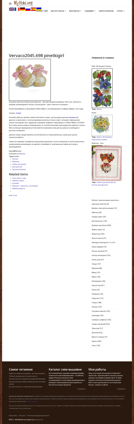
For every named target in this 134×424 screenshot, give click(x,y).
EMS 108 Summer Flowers (101, 66)
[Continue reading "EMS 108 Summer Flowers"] (107, 88)
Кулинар (15, 183)
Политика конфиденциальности (38, 415)
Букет (94, 113)
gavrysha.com (38, 419)
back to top (13, 195)
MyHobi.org (18, 408)
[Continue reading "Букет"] (107, 125)
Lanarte (104, 140)
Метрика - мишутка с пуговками (25, 186)
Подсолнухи (96, 140)
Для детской (17, 167)
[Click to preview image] (47, 80)
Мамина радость (18, 188)
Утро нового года (19, 178)
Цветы (99, 109)
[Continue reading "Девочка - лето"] (107, 163)
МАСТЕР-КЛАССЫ (57, 11)
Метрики (21, 154)
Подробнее (81, 389)
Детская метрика (19, 169)
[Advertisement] (67, 26)
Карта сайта (13, 415)
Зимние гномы (18, 181)
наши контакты (32, 401)
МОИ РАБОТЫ (74, 11)
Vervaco (15, 159)
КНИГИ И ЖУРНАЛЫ (106, 11)
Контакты (22, 415)
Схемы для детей (19, 164)
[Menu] (10, 3)
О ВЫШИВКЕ (89, 11)
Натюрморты (107, 137)
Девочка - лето (98, 143)
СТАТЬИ (120, 11)
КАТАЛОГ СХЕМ (42, 11)
